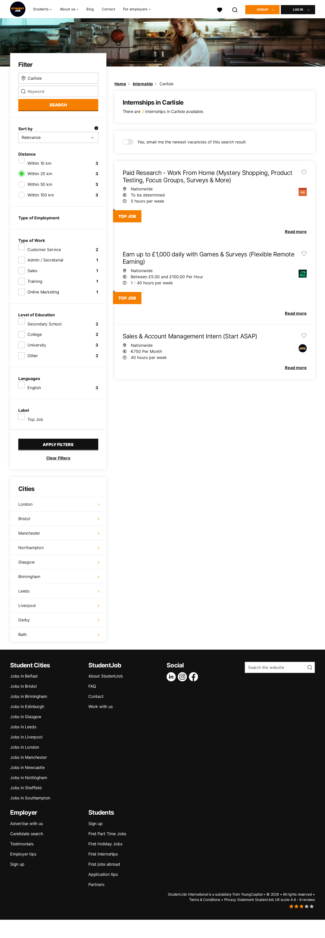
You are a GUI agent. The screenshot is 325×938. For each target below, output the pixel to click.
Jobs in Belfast (24, 676)
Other (32, 355)
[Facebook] (194, 676)
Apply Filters (58, 444)
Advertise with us (26, 823)
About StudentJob (105, 676)
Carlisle (166, 83)
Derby (24, 619)
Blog (90, 9)
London (25, 504)
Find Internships (103, 854)
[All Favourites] (220, 9)
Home (120, 83)
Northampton (31, 547)
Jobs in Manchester (28, 757)
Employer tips (23, 854)
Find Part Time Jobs (107, 833)
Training (34, 281)
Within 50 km (39, 184)
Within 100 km (40, 195)
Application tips (103, 874)
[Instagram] (183, 676)
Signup (262, 9)
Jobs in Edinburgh (27, 706)
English (34, 387)
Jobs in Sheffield (26, 787)
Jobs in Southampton (30, 797)
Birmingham (29, 576)
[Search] (235, 9)
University (36, 345)
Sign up (17, 864)
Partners (96, 884)
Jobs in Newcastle (27, 767)
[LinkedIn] (172, 676)
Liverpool (27, 605)
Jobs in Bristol (23, 686)
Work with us (100, 706)
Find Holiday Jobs (105, 843)
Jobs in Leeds (23, 726)
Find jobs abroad (104, 864)
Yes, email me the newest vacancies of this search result (191, 141)
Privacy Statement (239, 899)
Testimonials (22, 843)
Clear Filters (58, 457)
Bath (22, 634)
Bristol (24, 518)
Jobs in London (24, 747)
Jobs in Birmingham (28, 696)
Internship (143, 83)
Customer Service (44, 249)
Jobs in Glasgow (25, 716)
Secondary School (44, 323)
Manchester (29, 533)
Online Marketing (43, 291)
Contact (109, 9)
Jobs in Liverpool (26, 736)
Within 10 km (39, 163)
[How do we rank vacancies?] (96, 129)
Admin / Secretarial (45, 259)
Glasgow (26, 562)
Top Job (35, 419)
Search (58, 104)
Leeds (23, 591)
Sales (32, 270)
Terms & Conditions (204, 899)
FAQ (92, 686)
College (34, 334)
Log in (298, 9)
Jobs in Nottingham (28, 777)
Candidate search (26, 833)
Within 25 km (39, 173)
